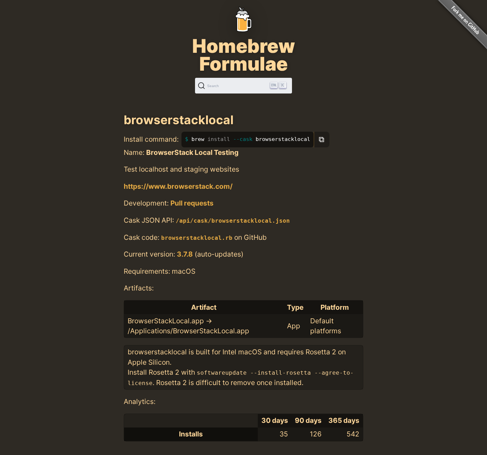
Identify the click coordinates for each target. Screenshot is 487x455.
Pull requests (192, 203)
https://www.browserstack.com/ (178, 186)
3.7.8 (185, 254)
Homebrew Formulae (243, 55)
